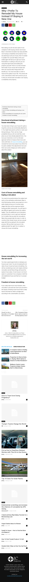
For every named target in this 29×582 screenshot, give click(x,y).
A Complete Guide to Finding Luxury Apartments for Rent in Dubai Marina (18, 351)
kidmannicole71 (5, 510)
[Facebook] (3, 25)
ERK (2, 426)
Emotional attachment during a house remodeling (11, 107)
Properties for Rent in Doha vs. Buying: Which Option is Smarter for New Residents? (18, 358)
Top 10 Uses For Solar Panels (12, 479)
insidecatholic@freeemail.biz (14, 576)
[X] (6, 25)
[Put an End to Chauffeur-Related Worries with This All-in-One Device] (14, 439)
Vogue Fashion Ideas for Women (11, 523)
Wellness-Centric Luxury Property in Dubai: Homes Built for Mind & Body (17, 366)
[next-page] (5, 372)
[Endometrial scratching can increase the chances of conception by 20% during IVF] (14, 494)
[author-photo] (14, 328)
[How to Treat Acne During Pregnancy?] (14, 384)
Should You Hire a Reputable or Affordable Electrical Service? (8, 314)
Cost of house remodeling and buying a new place (13, 111)
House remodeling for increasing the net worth (14, 113)
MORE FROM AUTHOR (19, 346)
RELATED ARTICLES (7, 346)
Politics (3, 421)
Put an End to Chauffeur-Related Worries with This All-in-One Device (14, 451)
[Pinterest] (10, 25)
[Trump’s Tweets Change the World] (14, 413)
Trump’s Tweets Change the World (14, 424)
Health (3, 393)
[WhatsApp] (13, 25)
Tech (3, 447)
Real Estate (8, 5)
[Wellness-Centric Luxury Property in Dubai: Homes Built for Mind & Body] (5, 366)
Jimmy (4, 21)
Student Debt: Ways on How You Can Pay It (14, 546)
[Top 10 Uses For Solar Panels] (14, 467)
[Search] (27, 2)
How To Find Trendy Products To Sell (13, 539)
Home (3, 5)
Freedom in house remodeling (9, 115)
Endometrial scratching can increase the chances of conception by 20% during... (14, 507)
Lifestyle (3, 368)
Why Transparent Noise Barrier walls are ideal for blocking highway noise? (21, 314)
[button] (2, 2)
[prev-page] (2, 372)
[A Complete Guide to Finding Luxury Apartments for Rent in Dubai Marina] (5, 351)
